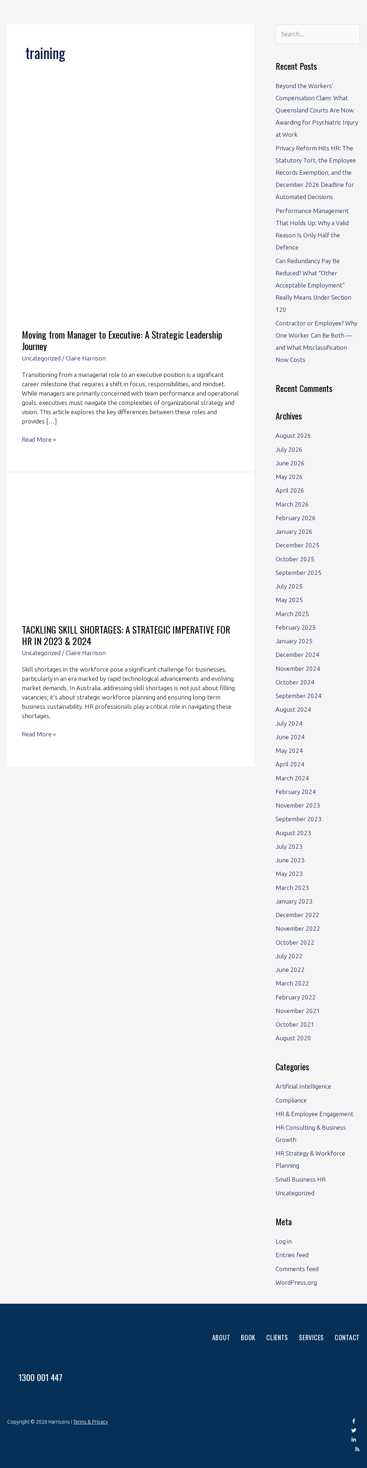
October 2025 (295, 559)
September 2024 (298, 695)
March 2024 (292, 778)
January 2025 (294, 641)
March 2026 (292, 504)
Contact (347, 1337)
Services (311, 1337)
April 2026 (290, 490)
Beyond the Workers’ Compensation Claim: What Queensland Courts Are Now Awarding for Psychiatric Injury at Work (317, 110)
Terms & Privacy (90, 1422)
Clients (277, 1337)
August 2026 (293, 435)
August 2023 (293, 832)
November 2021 (298, 1010)
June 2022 (290, 969)
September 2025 (298, 572)
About (221, 1337)
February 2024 (296, 791)
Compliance (291, 1100)
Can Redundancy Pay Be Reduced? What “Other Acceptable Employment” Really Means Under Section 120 (313, 285)
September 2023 (298, 818)
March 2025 (292, 613)
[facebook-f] (355, 1422)
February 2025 (296, 627)
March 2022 (292, 983)
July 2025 (289, 586)
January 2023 (294, 901)
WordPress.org (296, 1282)
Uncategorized (41, 358)
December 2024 (297, 654)
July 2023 (289, 846)
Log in (284, 1241)
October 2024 (295, 682)
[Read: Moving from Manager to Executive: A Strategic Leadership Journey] (130, 210)
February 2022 (296, 997)
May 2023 (289, 873)
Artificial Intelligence (303, 1086)
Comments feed (297, 1268)
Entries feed (292, 1254)
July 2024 (289, 723)
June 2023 (290, 860)
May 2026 (289, 476)
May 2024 (289, 750)
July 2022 (289, 956)
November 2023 (298, 805)
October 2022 (295, 942)
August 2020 (293, 1038)
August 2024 (293, 709)
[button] (332, 15)
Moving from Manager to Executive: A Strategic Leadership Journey (122, 340)
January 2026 (294, 531)
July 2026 (289, 449)
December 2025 (297, 545)
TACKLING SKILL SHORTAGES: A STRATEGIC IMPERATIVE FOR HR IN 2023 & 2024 (126, 635)
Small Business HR (301, 1179)
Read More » (39, 439)
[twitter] (355, 1431)
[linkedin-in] (355, 1440)
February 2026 (296, 517)
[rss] (357, 1450)
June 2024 (290, 736)
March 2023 (292, 887)
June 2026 (290, 463)
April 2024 (290, 764)
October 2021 (295, 1024)
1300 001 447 (40, 1377)
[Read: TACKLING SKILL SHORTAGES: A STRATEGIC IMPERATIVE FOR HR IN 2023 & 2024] (130, 552)
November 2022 (298, 928)
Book (248, 1337)
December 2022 (297, 914)
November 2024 (298, 668)
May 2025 (289, 599)
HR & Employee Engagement (314, 1113)
